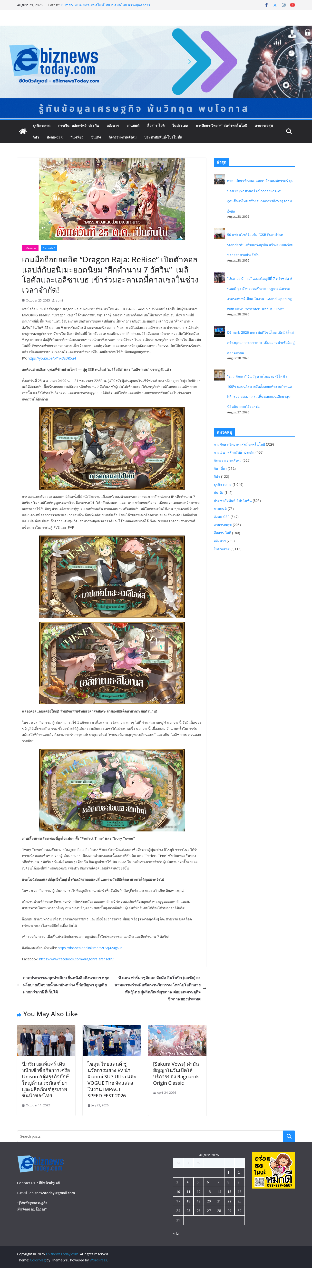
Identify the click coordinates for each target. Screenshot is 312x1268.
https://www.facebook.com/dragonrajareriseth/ (76, 959)
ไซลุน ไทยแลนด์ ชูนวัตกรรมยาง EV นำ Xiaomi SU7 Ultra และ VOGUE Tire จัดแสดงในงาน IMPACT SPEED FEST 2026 (112, 1080)
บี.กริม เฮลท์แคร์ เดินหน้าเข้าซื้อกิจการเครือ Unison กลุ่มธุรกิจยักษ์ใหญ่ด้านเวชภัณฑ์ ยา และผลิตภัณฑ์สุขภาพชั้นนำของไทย (46, 1080)
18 (188, 1201)
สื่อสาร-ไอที (156, 125)
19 (199, 1201)
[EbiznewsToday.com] (156, 29)
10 (178, 1191)
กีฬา (36, 137)
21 (219, 1201)
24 (178, 1210)
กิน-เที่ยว (76, 137)
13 (209, 1191)
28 (219, 1210)
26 (199, 1210)
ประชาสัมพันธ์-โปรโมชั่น (163, 137)
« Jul (176, 1233)
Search (289, 1136)
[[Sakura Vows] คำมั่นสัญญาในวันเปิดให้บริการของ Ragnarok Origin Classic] (177, 1028)
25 (188, 1210)
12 (199, 1191)
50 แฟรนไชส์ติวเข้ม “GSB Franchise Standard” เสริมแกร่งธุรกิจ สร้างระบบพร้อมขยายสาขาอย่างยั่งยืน (260, 244)
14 (219, 1191)
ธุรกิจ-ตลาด (41, 125)
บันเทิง (96, 137)
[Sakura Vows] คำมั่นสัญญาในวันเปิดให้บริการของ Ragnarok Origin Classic (176, 1073)
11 (188, 1191)
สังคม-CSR (55, 137)
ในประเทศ (180, 125)
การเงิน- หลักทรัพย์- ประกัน (78, 125)
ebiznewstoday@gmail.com (52, 1192)
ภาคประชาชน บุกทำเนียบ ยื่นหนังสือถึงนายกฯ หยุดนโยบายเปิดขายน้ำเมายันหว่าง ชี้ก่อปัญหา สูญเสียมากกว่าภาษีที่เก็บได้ (66, 985)
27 (209, 1210)
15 (229, 1191)
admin (60, 300)
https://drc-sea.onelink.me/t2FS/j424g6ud (90, 948)
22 (229, 1201)
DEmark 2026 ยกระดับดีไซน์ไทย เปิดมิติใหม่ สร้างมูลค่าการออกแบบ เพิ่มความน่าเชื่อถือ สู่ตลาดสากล (261, 342)
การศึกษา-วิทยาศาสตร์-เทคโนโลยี (221, 125)
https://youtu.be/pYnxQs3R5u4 (52, 358)
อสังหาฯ (113, 125)
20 (209, 1201)
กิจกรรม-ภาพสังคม (122, 137)
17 (178, 1201)
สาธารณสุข (264, 125)
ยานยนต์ (133, 125)
